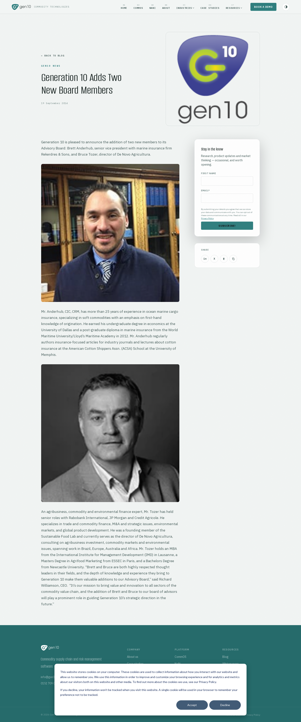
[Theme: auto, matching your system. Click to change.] (286, 7)
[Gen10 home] (21, 7)
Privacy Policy (207, 682)
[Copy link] (233, 259)
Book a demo (263, 6)
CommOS (180, 657)
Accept (192, 705)
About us (132, 657)
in (205, 258)
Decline (225, 705)
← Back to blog (52, 55)
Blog (225, 657)
